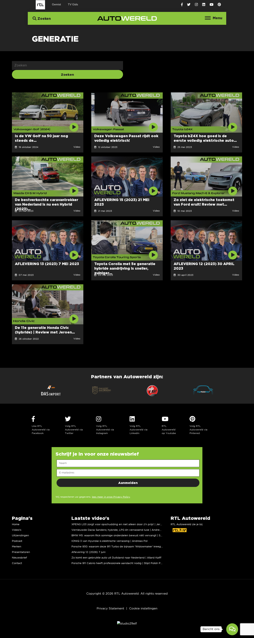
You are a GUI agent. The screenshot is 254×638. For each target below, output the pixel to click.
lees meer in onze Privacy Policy (111, 497)
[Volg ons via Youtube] (211, 4)
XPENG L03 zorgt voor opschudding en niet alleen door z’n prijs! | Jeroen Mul (120, 524)
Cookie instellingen (143, 608)
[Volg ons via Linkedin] (203, 4)
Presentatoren (21, 552)
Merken (16, 547)
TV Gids (73, 4)
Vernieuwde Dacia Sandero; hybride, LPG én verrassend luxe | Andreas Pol (119, 530)
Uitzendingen (20, 536)
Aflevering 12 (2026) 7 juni (88, 552)
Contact (17, 563)
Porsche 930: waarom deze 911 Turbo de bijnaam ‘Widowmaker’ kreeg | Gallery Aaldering (128, 547)
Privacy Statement (110, 608)
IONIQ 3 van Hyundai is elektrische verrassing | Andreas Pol (109, 541)
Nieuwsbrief (19, 558)
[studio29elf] (127, 623)
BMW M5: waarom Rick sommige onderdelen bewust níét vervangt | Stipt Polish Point (125, 536)
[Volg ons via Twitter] (189, 4)
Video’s (16, 530)
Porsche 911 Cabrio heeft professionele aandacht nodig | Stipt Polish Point (118, 563)
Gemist (56, 4)
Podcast (17, 541)
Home (15, 524)
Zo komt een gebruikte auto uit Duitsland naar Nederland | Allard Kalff (116, 558)
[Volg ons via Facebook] (182, 4)
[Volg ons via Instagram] (196, 4)
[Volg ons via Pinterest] (219, 4)
